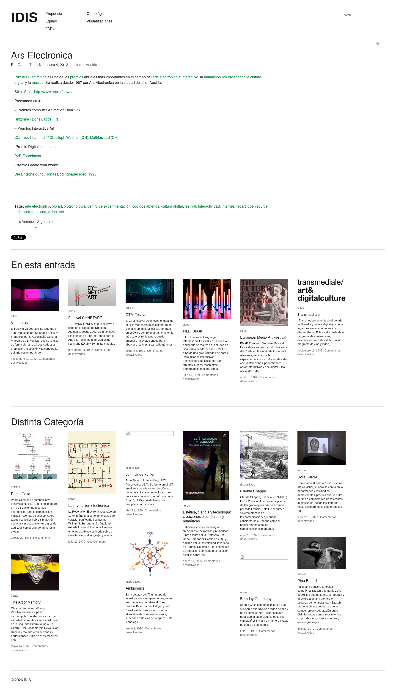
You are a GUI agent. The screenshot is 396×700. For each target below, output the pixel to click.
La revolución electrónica (88, 506)
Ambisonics (135, 588)
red (17, 211)
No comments (41, 537)
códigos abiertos (145, 206)
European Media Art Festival (263, 337)
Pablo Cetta (20, 494)
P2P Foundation (27, 155)
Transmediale (308, 314)
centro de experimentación (109, 206)
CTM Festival (136, 315)
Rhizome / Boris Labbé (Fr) (36, 119)
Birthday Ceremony (256, 599)
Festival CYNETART (85, 318)
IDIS (24, 17)
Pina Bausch (307, 581)
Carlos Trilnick (29, 64)
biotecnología (75, 206)
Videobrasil (20, 323)
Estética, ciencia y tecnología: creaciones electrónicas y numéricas (207, 516)
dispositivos (133, 468)
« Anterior (26, 222)
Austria (91, 64)
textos (41, 211)
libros (71, 499)
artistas (130, 308)
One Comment (96, 541)
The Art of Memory (26, 602)
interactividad (209, 206)
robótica (28, 211)
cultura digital (172, 206)
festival (190, 206)
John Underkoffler (140, 474)
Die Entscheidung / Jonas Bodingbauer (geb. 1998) (56, 174)
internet (228, 206)
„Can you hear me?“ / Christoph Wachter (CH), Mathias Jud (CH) (66, 137)
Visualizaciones (100, 21)
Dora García (307, 477)
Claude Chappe (253, 491)
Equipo (51, 21)
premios (76, 77)
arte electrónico (165, 77)
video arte (56, 211)
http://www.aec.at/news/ (53, 91)
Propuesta (53, 14)
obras (14, 595)
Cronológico (97, 14)
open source (258, 206)
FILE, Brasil (192, 331)
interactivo (190, 77)
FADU (50, 29)
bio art (57, 206)
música (38, 82)
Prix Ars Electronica (30, 77)
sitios (77, 64)
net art (241, 206)
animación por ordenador (224, 77)
